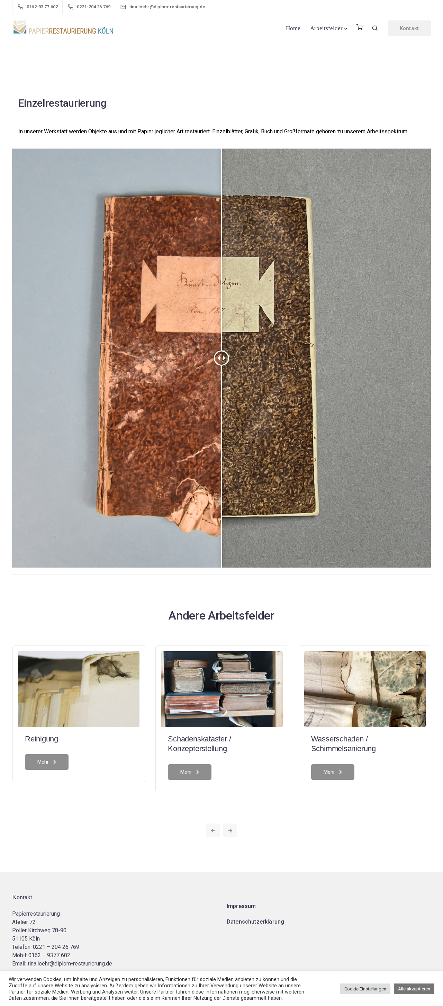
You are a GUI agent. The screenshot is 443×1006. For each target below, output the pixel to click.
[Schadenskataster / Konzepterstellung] (221, 688)
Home (293, 28)
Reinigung (41, 739)
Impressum (241, 906)
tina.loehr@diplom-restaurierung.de (70, 963)
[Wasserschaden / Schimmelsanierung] (365, 688)
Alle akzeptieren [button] (414, 988)
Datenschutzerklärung (255, 921)
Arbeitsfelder (326, 28)
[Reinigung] (78, 688)
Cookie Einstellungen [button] (365, 988)
